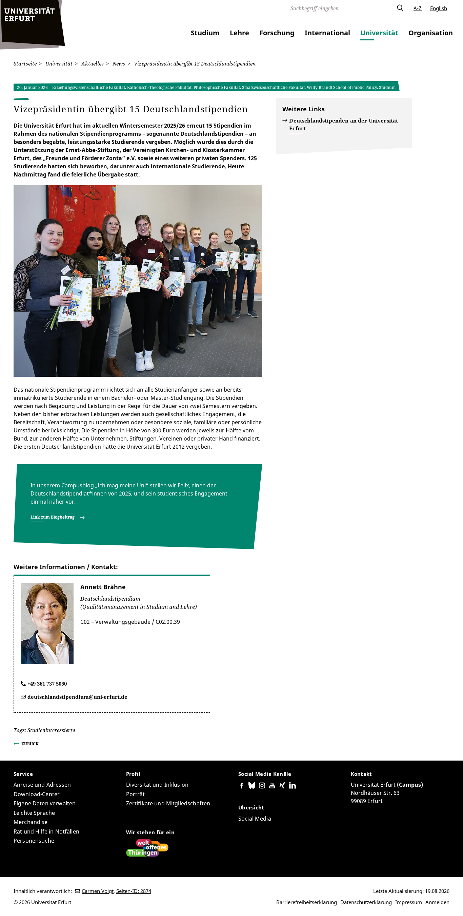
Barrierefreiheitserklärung (306, 902)
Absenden (400, 8)
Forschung (277, 32)
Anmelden (437, 902)
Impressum (408, 902)
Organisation (430, 32)
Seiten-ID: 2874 (133, 890)
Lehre (239, 32)
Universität (379, 32)
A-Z (418, 8)
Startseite (25, 63)
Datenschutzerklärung (366, 902)
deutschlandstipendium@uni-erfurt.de (77, 696)
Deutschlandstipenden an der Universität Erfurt (343, 124)
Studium (205, 32)
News (118, 63)
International (327, 32)
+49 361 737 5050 (47, 683)
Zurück (30, 744)
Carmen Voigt (98, 890)
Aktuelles (92, 63)
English (438, 8)
